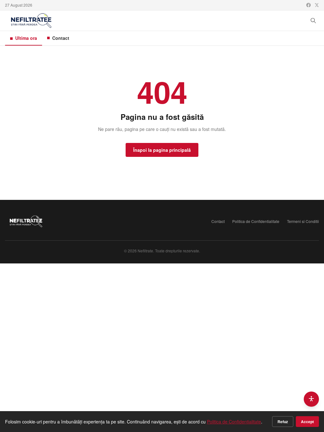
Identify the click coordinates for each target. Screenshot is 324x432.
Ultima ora (26, 38)
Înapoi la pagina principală (162, 150)
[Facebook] (308, 5)
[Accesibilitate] (311, 399)
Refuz (282, 421)
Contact (60, 38)
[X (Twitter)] (317, 5)
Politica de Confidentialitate (255, 221)
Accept (307, 421)
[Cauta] (313, 20)
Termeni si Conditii (303, 221)
